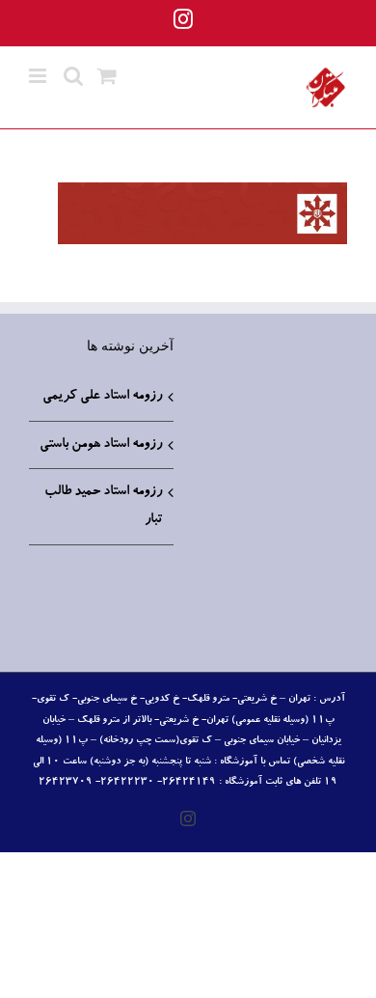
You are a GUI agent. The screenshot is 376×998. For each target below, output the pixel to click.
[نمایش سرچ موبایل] (73, 76)
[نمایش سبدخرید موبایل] (107, 76)
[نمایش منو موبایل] (39, 76)
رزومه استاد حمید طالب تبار (103, 506)
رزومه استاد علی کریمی (102, 396)
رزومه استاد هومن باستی (101, 445)
